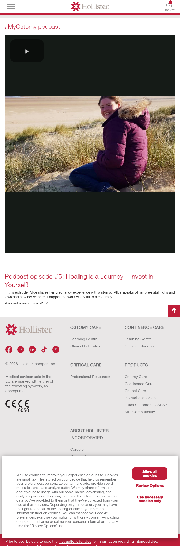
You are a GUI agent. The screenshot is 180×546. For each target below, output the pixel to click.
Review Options (150, 485)
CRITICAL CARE (85, 364)
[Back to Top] (174, 311)
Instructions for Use (141, 397)
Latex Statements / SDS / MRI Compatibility (146, 408)
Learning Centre (84, 339)
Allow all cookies (149, 473)
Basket (169, 6)
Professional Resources (90, 376)
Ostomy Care (136, 376)
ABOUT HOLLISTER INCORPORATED (89, 434)
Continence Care (139, 383)
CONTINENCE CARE (144, 327)
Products (136, 364)
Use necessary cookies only (150, 499)
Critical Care (135, 390)
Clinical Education (85, 346)
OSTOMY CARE (85, 327)
